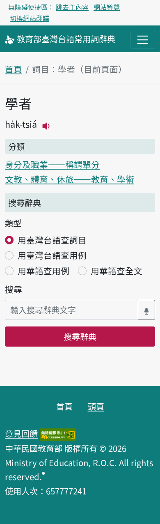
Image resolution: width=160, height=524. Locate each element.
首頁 (13, 69)
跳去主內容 (72, 7)
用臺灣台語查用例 (52, 255)
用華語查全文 (116, 270)
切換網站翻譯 (29, 18)
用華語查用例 (43, 270)
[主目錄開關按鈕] (142, 40)
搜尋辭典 (80, 336)
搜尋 (13, 289)
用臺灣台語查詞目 (52, 240)
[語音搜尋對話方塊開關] (146, 310)
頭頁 (96, 406)
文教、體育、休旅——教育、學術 (69, 179)
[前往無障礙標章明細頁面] (58, 433)
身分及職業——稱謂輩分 (52, 164)
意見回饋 (21, 433)
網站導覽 (107, 7)
